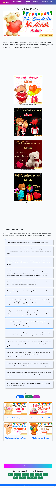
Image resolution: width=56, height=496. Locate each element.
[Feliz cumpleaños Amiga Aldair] (15, 408)
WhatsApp (29, 396)
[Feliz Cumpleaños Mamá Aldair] (40, 408)
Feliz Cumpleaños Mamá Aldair (40, 418)
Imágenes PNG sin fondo (45, 2)
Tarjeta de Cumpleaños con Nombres (17, 2)
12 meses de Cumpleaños (27, 2)
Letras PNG (51, 2)
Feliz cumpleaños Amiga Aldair (15, 418)
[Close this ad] (55, 487)
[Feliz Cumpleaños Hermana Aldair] (15, 428)
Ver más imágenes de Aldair (28, 466)
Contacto (39, 485)
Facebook (21, 396)
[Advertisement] (28, 64)
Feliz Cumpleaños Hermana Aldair (15, 438)
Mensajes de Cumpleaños (35, 2)
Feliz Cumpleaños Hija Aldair (41, 438)
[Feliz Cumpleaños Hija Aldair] (40, 428)
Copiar (37, 396)
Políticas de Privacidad (33, 485)
